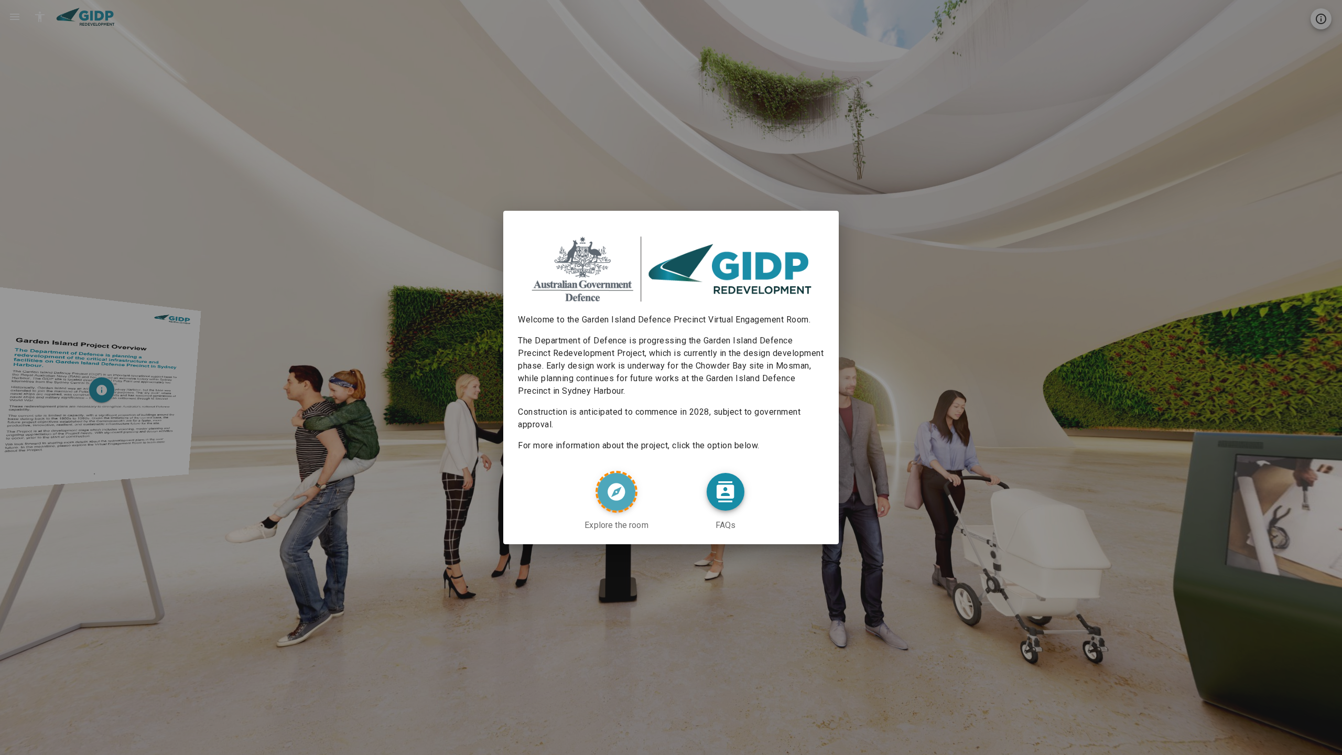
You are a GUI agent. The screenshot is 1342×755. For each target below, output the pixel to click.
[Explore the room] (616, 492)
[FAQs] (725, 492)
